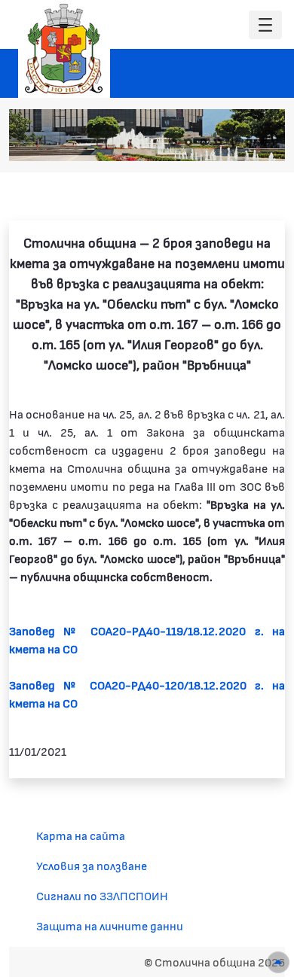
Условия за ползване (91, 865)
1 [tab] (173, 142)
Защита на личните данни (109, 925)
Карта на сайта (80, 835)
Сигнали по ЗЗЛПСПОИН (102, 895)
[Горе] (278, 962)
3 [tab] (203, 142)
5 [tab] (233, 142)
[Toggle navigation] (265, 25)
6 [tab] (249, 142)
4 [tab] (218, 142)
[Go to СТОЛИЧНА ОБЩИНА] (64, 49)
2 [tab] (188, 142)
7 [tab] (264, 142)
